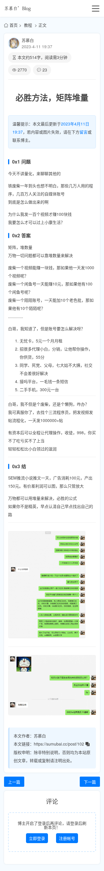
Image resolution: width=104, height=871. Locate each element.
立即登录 (37, 838)
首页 (14, 25)
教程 (28, 25)
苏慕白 (28, 40)
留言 (83, 132)
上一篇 (14, 782)
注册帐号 (67, 838)
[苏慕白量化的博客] (17, 8)
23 (44, 70)
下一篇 (90, 782)
